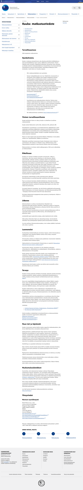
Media (80, 1)
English (47, 1)
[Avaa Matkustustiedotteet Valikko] (19, 25)
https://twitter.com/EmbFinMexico (30, 416)
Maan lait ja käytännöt (30, 39)
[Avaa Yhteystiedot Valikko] (78, 14)
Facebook (45, 459)
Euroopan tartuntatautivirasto (29, 319)
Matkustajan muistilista (7, 50)
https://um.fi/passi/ (27, 390)
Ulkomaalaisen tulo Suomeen (9, 38)
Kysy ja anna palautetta (69, 474)
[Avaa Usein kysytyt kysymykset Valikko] (19, 47)
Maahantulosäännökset (30, 41)
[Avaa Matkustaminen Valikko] (37, 14)
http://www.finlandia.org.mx (28, 413)
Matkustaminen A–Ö (7, 44)
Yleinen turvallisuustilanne (31, 31)
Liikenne (27, 35)
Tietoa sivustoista (28, 474)
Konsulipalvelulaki (31, 94)
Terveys (26, 38)
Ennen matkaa (5, 28)
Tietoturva (45, 474)
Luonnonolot (28, 36)
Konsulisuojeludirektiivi (32, 96)
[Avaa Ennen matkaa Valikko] (19, 28)
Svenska (42, 1)
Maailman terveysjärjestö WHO (29, 317)
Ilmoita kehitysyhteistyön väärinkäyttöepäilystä (69, 463)
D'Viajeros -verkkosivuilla (28, 377)
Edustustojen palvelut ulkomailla (7, 34)
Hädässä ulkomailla (7, 31)
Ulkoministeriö (67, 455)
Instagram (45, 455)
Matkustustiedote (30, 17)
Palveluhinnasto (6, 41)
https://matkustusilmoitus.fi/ (50, 112)
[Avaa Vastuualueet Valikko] (15, 14)
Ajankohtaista (28, 30)
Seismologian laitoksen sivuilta (40, 256)
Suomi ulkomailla (67, 457)
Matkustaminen (10, 17)
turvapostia (6, 462)
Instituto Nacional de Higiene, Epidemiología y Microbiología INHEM (41, 308)
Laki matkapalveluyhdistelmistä (34, 97)
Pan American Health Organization (33, 309)
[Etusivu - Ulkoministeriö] (12, 8)
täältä (23, 278)
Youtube (45, 460)
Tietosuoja (38, 474)
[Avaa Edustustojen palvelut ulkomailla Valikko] (19, 34)
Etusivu (3, 17)
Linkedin (45, 457)
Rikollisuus (27, 33)
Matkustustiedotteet (20, 17)
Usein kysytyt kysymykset (8, 47)
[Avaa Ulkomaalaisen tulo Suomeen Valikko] (19, 38)
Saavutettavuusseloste (56, 474)
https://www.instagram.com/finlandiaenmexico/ (33, 418)
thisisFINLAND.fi (67, 459)
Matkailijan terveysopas (27, 316)
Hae (79, 8)
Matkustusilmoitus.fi (68, 460)
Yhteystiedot (28, 42)
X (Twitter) (45, 453)
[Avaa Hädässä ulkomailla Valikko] (19, 31)
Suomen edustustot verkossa (15, 474)
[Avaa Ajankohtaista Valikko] (25, 14)
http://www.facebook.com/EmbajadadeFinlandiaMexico (34, 415)
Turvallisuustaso (28, 28)
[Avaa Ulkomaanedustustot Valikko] (69, 14)
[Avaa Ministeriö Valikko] (55, 14)
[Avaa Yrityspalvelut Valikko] (47, 14)
